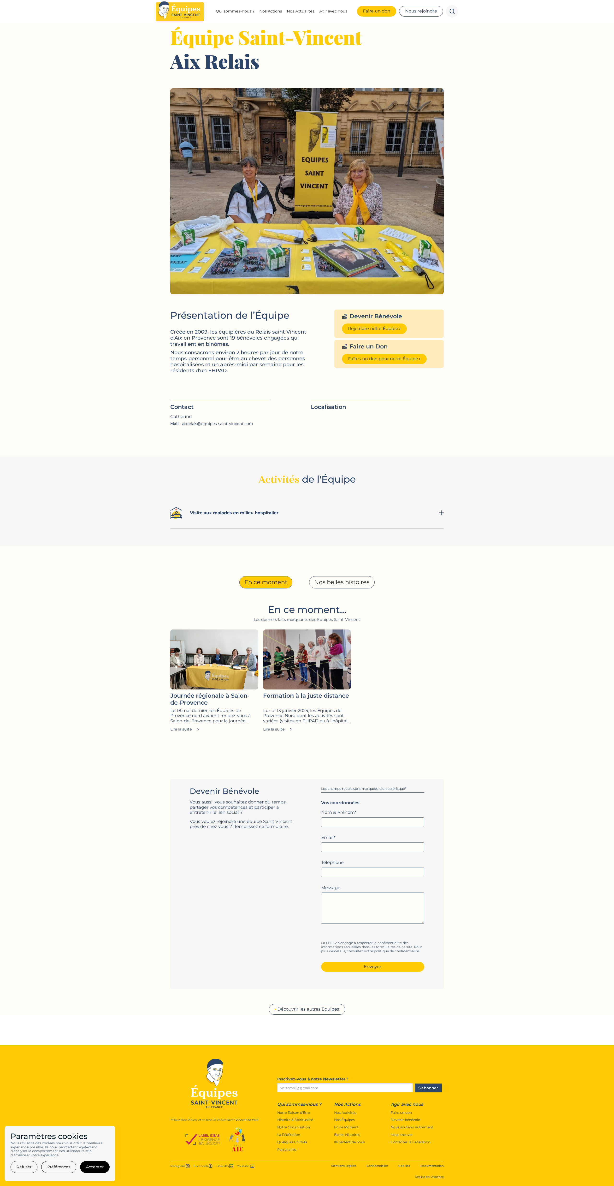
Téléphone (332, 862)
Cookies (404, 1166)
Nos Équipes (344, 1120)
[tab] (265, 582)
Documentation (432, 1166)
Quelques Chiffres (292, 1142)
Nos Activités (345, 1113)
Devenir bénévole (405, 1120)
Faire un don (401, 1113)
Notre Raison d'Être (293, 1113)
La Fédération (288, 1135)
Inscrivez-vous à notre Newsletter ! (312, 1079)
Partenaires (286, 1150)
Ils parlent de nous (349, 1142)
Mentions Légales (343, 1166)
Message (330, 887)
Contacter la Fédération (410, 1142)
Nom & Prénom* (338, 812)
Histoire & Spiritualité (295, 1120)
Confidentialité (377, 1166)
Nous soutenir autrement (412, 1127)
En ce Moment (346, 1127)
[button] (235, 11)
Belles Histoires (347, 1135)
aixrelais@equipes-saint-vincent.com (217, 423)
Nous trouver (402, 1135)
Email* (328, 837)
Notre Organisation (293, 1127)
